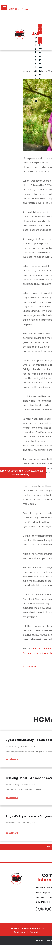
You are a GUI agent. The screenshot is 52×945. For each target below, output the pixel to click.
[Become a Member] (36, 34)
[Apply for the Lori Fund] (32, 34)
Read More (12, 759)
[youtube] (48, 909)
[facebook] (38, 909)
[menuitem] (16, 9)
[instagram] (43, 909)
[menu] (4, 7)
